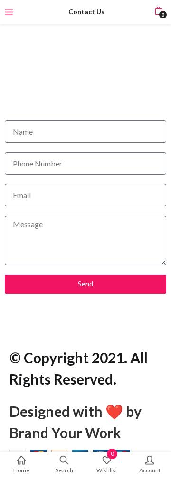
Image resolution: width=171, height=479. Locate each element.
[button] (158, 12)
